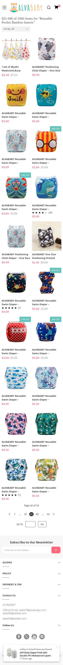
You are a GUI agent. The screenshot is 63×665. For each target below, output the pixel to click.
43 (37, 514)
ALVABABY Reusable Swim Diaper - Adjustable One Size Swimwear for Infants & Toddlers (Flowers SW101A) (16, 443)
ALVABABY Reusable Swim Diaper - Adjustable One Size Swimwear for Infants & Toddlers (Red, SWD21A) (16, 351)
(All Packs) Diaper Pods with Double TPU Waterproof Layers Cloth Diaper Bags (35, 655)
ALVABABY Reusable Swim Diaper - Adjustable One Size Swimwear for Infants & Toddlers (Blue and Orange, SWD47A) (16, 207)
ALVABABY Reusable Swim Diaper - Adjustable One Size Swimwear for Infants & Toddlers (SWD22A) (46, 302)
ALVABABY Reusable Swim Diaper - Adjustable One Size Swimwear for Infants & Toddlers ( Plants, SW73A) (46, 489)
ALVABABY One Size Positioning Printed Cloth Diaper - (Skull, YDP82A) (44, 256)
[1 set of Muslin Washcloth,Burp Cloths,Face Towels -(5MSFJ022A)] (16, 48)
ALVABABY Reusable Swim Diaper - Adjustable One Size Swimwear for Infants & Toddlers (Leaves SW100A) (46, 443)
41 (25, 514)
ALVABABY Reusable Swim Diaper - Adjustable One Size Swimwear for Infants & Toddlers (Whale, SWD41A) (46, 207)
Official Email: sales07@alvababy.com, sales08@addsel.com (25, 612)
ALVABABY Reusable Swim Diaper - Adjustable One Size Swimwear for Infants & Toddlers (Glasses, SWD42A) (46, 161)
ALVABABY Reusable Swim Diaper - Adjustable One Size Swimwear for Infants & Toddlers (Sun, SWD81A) (46, 115)
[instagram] (42, 636)
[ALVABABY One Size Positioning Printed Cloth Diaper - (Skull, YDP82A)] (46, 236)
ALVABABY (9, 605)
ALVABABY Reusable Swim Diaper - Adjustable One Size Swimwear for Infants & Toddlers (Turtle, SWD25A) (16, 302)
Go (42, 524)
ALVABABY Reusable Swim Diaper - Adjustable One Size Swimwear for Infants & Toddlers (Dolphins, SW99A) (16, 397)
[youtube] (35, 636)
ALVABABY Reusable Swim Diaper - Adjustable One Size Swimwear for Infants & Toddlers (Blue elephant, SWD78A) (16, 161)
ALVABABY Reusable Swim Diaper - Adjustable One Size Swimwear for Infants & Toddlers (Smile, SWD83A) (16, 115)
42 (31, 514)
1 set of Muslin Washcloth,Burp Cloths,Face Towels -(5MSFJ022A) (14, 68)
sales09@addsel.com (15, 618)
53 (48, 514)
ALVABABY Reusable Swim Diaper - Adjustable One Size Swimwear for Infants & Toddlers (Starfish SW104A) (46, 397)
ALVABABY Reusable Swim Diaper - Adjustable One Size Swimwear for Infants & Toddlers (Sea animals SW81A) (16, 489)
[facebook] (19, 636)
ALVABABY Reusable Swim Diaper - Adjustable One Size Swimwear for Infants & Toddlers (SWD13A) (46, 351)
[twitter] (27, 636)
